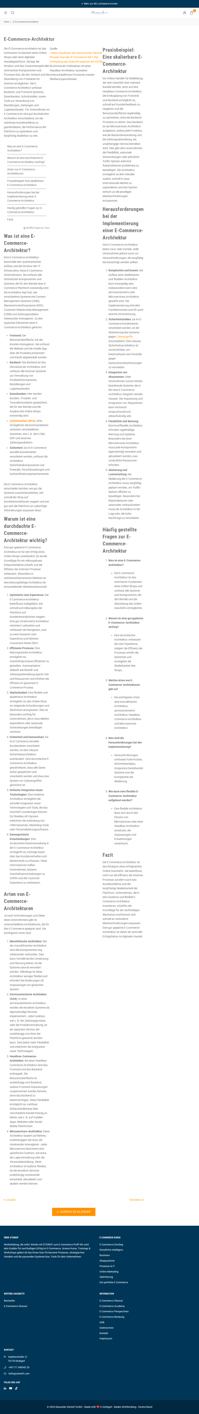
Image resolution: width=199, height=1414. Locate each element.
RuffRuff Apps (33, 228)
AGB (102, 1322)
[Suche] (12, 12)
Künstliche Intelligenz (111, 1249)
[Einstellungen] (184, 12)
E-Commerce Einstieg (111, 1244)
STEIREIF (48, 1244)
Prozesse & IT (107, 1266)
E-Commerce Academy (112, 1306)
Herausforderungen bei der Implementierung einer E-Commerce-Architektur (23, 196)
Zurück (10, 1199)
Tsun (47, 228)
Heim (7, 21)
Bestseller (9, 1300)
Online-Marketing (109, 1271)
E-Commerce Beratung (112, 1316)
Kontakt (104, 1333)
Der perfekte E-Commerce (114, 1282)
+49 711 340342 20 (19, 1367)
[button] (191, 12)
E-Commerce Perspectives (114, 1311)
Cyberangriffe (124, 336)
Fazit (10, 219)
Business (105, 1255)
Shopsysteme (107, 1260)
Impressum (106, 1338)
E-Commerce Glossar (15, 1306)
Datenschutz (106, 1327)
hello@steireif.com (19, 1373)
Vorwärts (135, 1199)
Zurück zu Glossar (75, 1211)
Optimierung (106, 1276)
